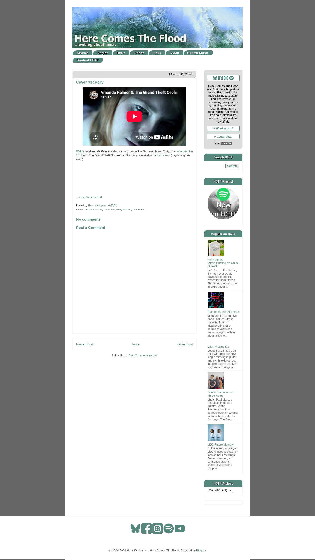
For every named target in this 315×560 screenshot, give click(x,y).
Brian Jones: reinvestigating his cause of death (223, 263)
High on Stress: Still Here (223, 312)
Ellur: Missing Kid (218, 346)
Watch (80, 151)
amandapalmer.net (90, 197)
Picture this (139, 209)
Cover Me (109, 209)
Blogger (201, 550)
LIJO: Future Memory (221, 444)
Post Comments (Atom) (143, 355)
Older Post (185, 344)
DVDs (121, 53)
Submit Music (198, 53)
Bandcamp (163, 155)
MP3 (118, 209)
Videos (139, 53)
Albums (83, 53)
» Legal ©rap (223, 136)
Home (135, 344)
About (174, 53)
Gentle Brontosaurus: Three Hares (221, 394)
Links (156, 53)
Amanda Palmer (93, 209)
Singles (102, 53)
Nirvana (126, 209)
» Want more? (223, 128)
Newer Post (84, 344)
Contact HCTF (88, 60)
